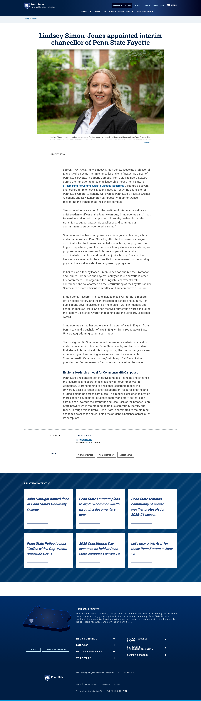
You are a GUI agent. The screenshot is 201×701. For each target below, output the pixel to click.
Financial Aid (100, 11)
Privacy (78, 684)
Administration (85, 455)
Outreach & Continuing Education (140, 648)
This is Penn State (86, 639)
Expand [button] (145, 143)
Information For (144, 11)
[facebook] (38, 638)
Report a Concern (122, 5)
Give (137, 6)
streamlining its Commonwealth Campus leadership (93, 185)
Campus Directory (137, 655)
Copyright (117, 684)
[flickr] (44, 638)
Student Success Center (120, 11)
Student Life (83, 658)
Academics (84, 11)
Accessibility (106, 684)
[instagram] (56, 638)
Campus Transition (154, 6)
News (34, 19)
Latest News (125, 455)
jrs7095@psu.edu (84, 440)
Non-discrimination (91, 684)
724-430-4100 (129, 673)
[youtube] (50, 638)
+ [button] (114, 639)
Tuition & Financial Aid (89, 651)
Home (26, 19)
